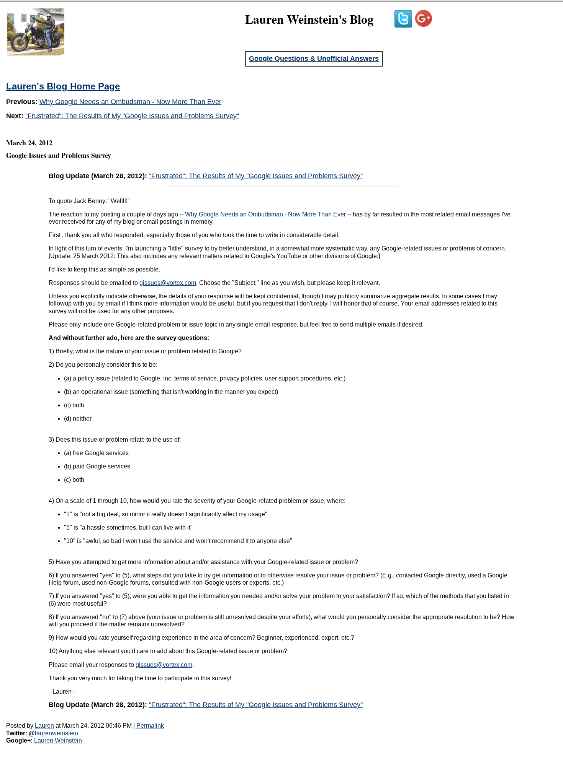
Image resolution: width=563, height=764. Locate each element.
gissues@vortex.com (167, 283)
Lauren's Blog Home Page (63, 86)
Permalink (150, 725)
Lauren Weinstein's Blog (309, 19)
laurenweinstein (56, 733)
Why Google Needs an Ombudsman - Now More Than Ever (130, 102)
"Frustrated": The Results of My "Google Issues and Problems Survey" (132, 116)
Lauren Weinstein (58, 740)
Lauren (44, 725)
